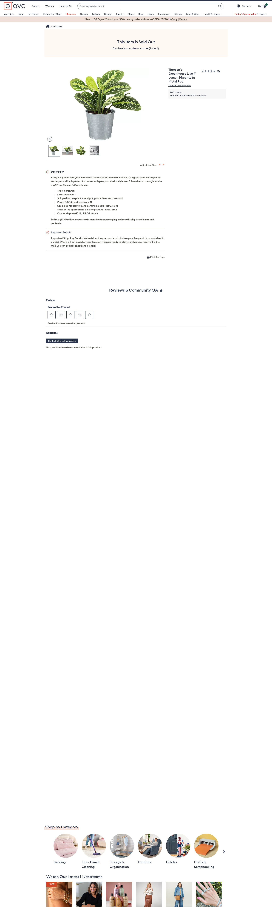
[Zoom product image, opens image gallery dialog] (49, 139)
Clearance (70, 14)
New (20, 14)
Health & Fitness (212, 14)
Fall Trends (33, 14)
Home (151, 14)
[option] (136, 19)
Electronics (163, 14)
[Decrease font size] (163, 164)
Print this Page (157, 257)
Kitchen (178, 14)
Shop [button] (34, 6)
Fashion (96, 14)
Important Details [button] (61, 232)
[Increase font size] (159, 164)
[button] (238, 6)
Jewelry (120, 14)
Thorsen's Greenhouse (179, 85)
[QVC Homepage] (47, 26)
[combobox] (147, 6)
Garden (84, 14)
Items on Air (66, 6)
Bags (140, 14)
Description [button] (57, 171)
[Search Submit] (220, 6)
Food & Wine (192, 14)
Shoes (131, 14)
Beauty (107, 14)
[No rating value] (209, 71)
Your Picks (9, 14)
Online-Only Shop (52, 14)
